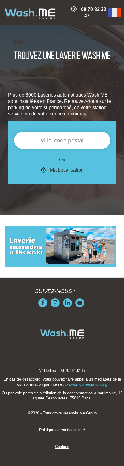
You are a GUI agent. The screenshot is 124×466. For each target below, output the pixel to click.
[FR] (114, 12)
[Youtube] (79, 302)
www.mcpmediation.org (87, 384)
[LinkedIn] (67, 302)
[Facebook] (42, 302)
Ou (62, 159)
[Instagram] (55, 302)
